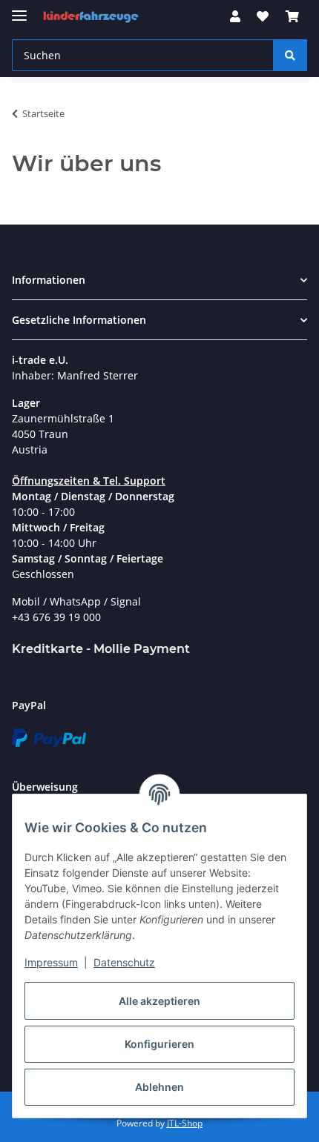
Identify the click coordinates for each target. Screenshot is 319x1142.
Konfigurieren (159, 1044)
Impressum (51, 962)
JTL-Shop (185, 1123)
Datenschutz (124, 962)
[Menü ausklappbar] (19, 9)
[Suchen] (290, 55)
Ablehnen (159, 1086)
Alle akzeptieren (159, 1001)
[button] (235, 16)
